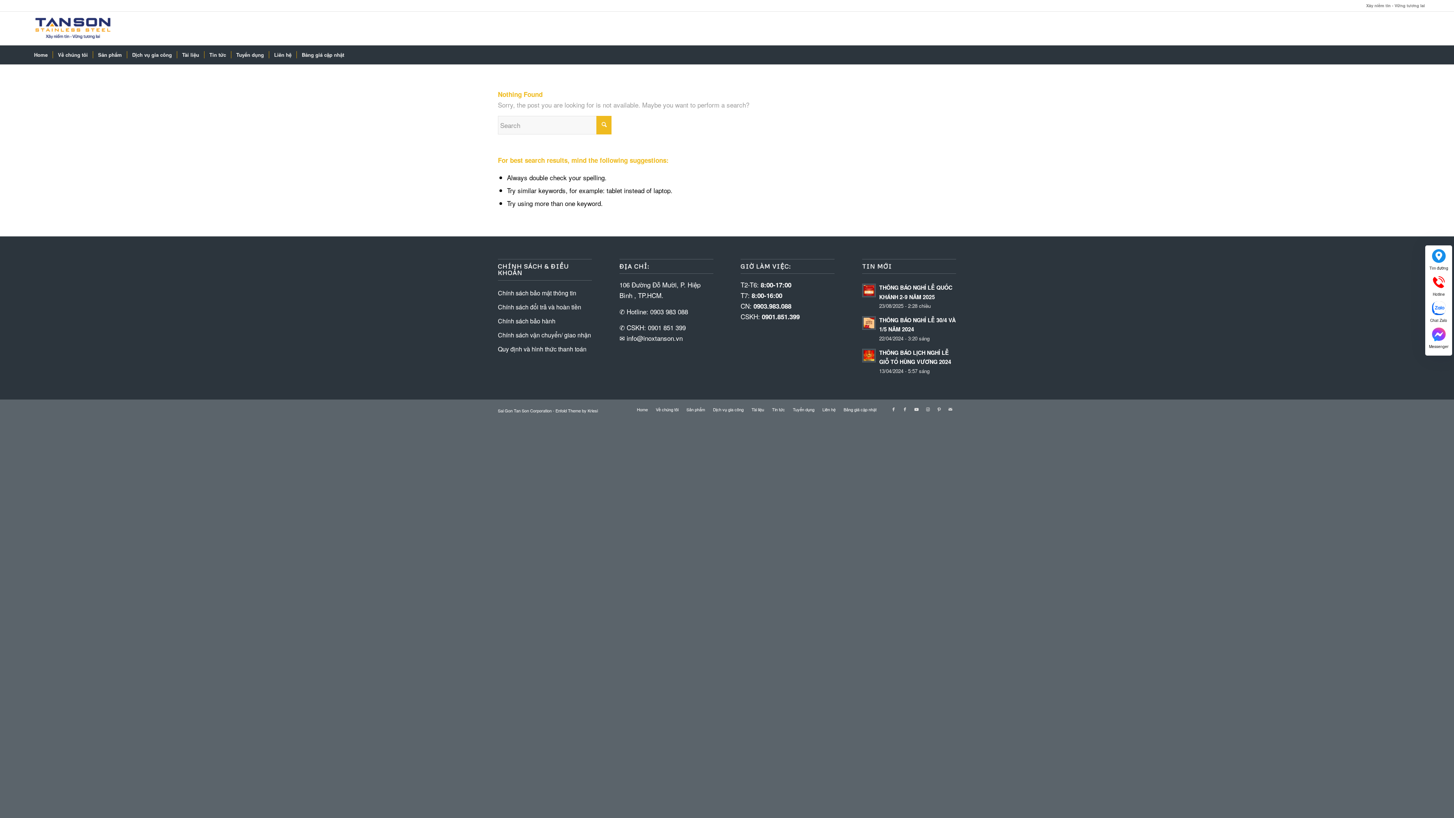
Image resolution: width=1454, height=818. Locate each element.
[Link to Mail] (950, 409)
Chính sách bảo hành (526, 321)
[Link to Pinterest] (939, 409)
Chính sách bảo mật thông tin (537, 293)
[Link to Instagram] (927, 409)
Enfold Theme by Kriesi (576, 410)
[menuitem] (41, 54)
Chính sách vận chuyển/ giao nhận (544, 335)
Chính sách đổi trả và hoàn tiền (539, 307)
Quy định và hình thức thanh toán (542, 349)
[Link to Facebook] (893, 409)
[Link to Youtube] (916, 409)
